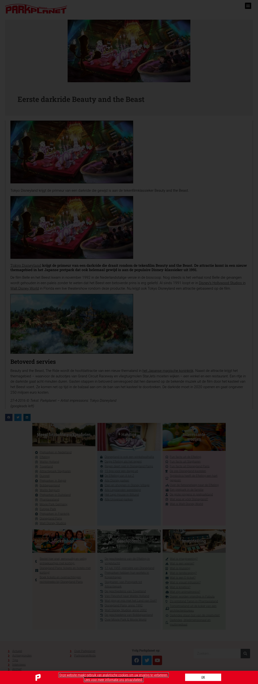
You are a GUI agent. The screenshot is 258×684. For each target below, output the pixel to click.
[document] (129, 342)
